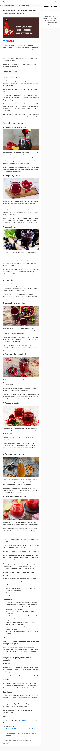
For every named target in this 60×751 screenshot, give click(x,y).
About (53, 748)
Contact (57, 748)
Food (42, 1)
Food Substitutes (11, 739)
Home (37, 1)
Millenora (24, 720)
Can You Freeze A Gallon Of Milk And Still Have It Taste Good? (18, 740)
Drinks (46, 1)
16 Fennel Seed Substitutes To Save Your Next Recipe (21, 728)
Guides (51, 1)
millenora (9, 2)
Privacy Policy (41, 748)
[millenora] (4, 2)
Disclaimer (35, 748)
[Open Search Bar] (55, 2)
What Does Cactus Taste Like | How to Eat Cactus (20, 731)
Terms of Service (48, 748)
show (16, 71)
